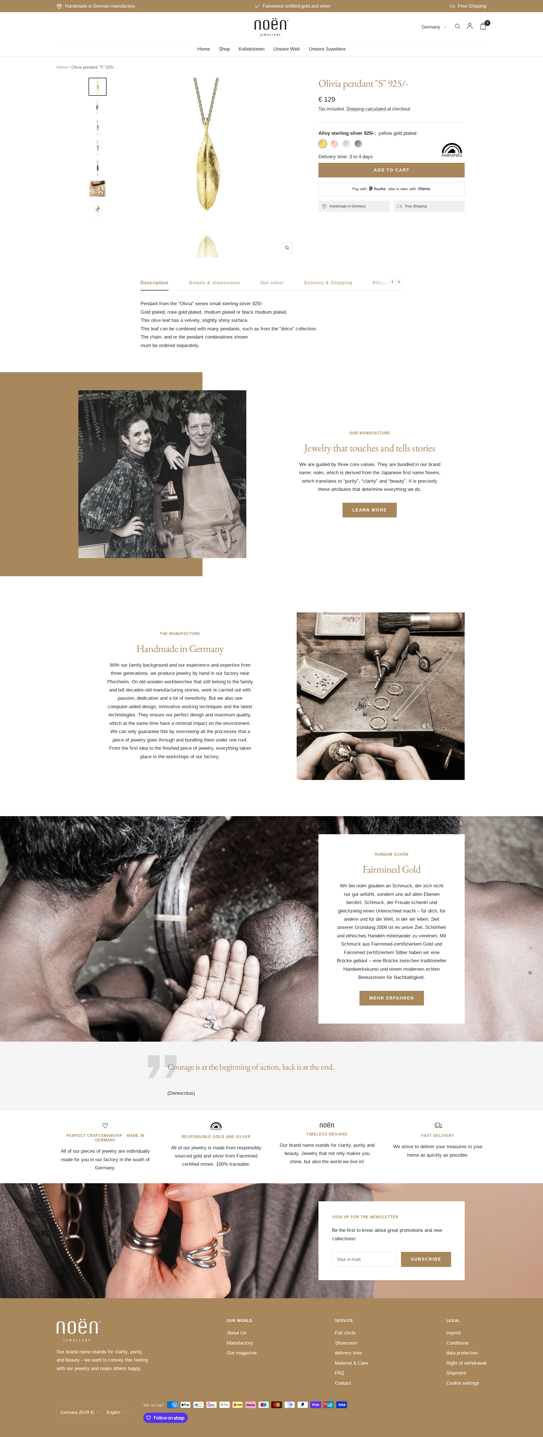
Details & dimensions (214, 282)
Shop (224, 49)
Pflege (380, 282)
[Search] (457, 27)
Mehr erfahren (391, 998)
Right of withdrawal (466, 1363)
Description (155, 282)
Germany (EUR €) (77, 1412)
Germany (431, 27)
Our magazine (242, 1353)
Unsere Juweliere (327, 49)
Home (203, 49)
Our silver (272, 282)
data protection (462, 1353)
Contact (343, 1383)
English (113, 1412)
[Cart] (483, 27)
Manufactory (240, 1343)
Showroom (346, 1343)
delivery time (348, 1353)
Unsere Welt (286, 49)
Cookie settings (462, 1383)
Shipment (456, 1373)
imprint (453, 1333)
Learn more (369, 510)
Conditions (457, 1343)
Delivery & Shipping (328, 282)
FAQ (339, 1373)
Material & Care (351, 1363)
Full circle (345, 1333)
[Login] (470, 27)
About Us (236, 1333)
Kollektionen (251, 49)
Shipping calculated (366, 109)
